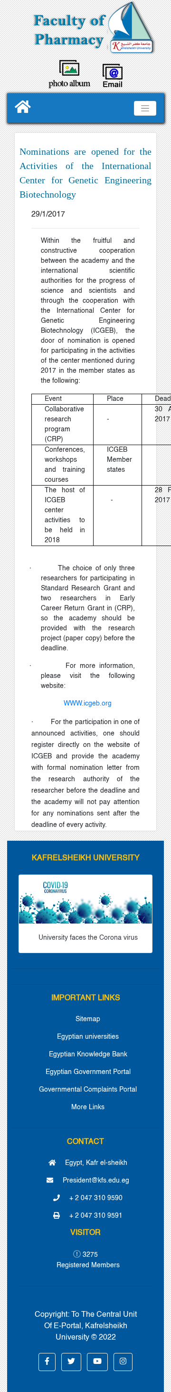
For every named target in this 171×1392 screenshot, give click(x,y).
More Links (87, 1107)
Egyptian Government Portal (88, 1072)
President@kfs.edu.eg (95, 1180)
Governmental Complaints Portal (88, 1089)
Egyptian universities (88, 1037)
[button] (47, 1362)
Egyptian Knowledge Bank (88, 1054)
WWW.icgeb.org (88, 703)
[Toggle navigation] (145, 108)
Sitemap (88, 1019)
